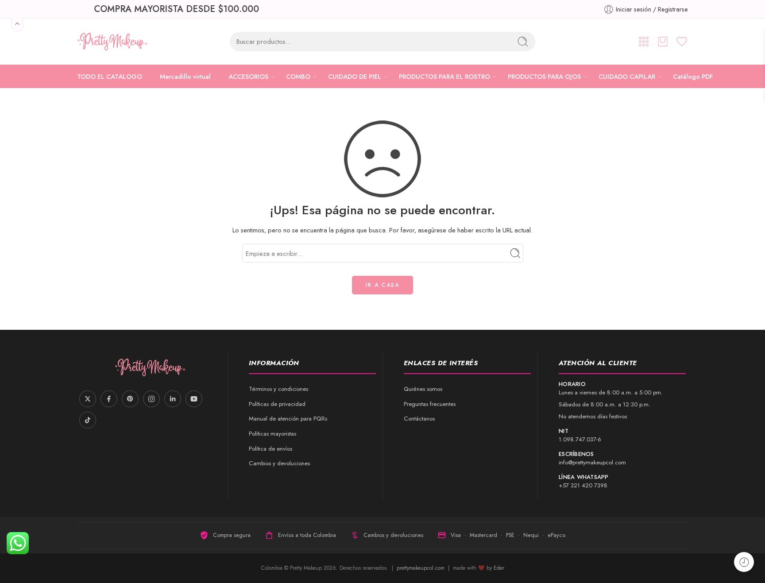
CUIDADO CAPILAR (627, 76)
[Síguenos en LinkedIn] (172, 398)
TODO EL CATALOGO (109, 76)
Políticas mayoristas (272, 433)
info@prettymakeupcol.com (592, 462)
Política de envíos (270, 448)
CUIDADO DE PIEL (354, 76)
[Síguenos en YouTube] (193, 398)
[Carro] (663, 41)
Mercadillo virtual (185, 76)
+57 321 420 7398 (583, 485)
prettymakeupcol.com (421, 568)
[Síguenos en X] (87, 398)
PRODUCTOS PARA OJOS (544, 76)
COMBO (298, 76)
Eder (499, 568)
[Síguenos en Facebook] (108, 398)
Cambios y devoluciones (279, 463)
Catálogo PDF (693, 76)
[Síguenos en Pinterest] (130, 398)
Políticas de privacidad (277, 404)
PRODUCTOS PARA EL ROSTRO (444, 76)
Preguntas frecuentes (430, 404)
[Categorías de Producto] (644, 41)
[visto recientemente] (744, 562)
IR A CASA (382, 285)
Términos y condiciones (278, 389)
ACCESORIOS (248, 76)
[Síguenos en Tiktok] (87, 420)
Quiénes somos (423, 389)
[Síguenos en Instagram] (151, 398)
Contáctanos (419, 418)
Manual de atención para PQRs (288, 418)
